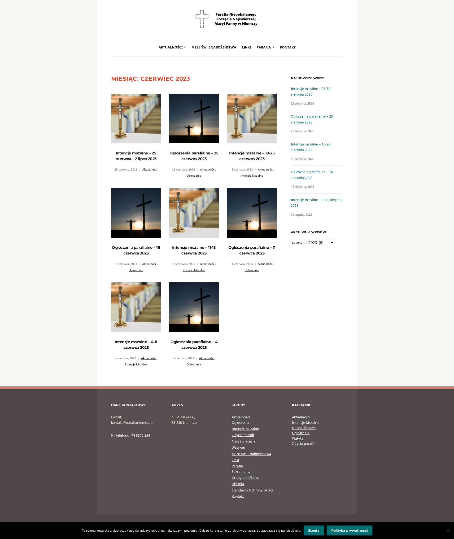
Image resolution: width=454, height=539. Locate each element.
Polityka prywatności (349, 530)
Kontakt (288, 47)
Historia (238, 484)
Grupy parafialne (245, 477)
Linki (246, 47)
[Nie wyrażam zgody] (448, 530)
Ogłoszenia (194, 176)
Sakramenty (241, 471)
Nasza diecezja (243, 441)
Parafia (264, 47)
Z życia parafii (243, 435)
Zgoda (313, 530)
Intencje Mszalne (252, 176)
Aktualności (171, 47)
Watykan (238, 447)
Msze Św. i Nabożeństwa (214, 47)
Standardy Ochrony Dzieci (252, 490)
